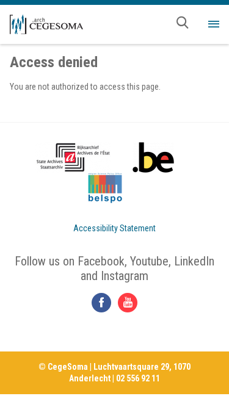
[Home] (46, 24)
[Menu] (213, 24)
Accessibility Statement (114, 228)
